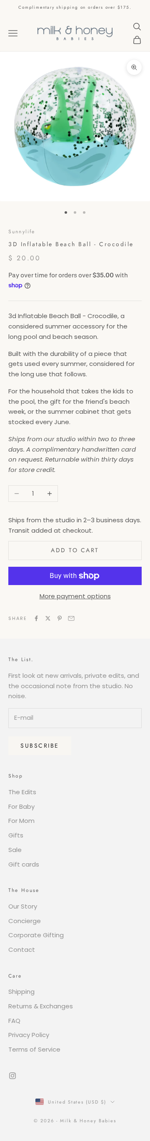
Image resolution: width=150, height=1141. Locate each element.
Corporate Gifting (36, 935)
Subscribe (39, 745)
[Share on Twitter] (48, 618)
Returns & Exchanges (40, 1006)
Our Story (22, 906)
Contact (21, 949)
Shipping (21, 991)
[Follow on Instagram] (12, 1076)
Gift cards (23, 864)
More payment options (75, 596)
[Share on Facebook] (36, 618)
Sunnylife (21, 231)
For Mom (21, 820)
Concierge (24, 920)
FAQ (14, 1020)
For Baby (21, 806)
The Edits (22, 792)
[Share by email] (71, 618)
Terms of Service (34, 1049)
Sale (15, 849)
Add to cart (75, 550)
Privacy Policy (28, 1034)
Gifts (15, 835)
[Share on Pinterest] (59, 618)
